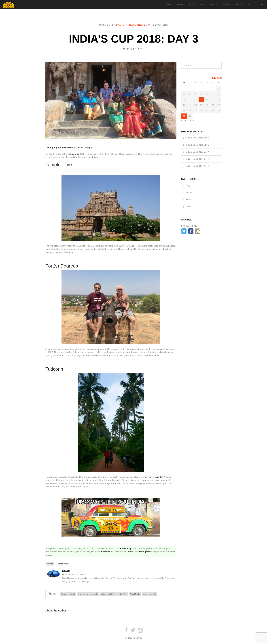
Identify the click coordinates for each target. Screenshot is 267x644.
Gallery (260, 5)
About (169, 5)
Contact (226, 5)
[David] (53, 573)
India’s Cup (73, 154)
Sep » (191, 120)
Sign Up (213, 5)
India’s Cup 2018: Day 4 (197, 152)
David (120, 24)
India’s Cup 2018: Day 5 (197, 145)
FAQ (249, 5)
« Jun (183, 120)
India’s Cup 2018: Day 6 (197, 137)
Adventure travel (68, 594)
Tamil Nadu (135, 594)
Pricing (239, 5)
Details (191, 5)
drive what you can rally (88, 594)
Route (180, 5)
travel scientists (149, 594)
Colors (189, 192)
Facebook (106, 551)
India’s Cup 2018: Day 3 (197, 159)
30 (184, 116)
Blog (132, 24)
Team (202, 5)
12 (201, 99)
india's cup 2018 (107, 594)
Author (50, 564)
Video (188, 206)
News (141, 24)
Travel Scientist (155, 477)
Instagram (144, 551)
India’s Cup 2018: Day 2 (197, 166)
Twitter (130, 551)
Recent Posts (63, 564)
